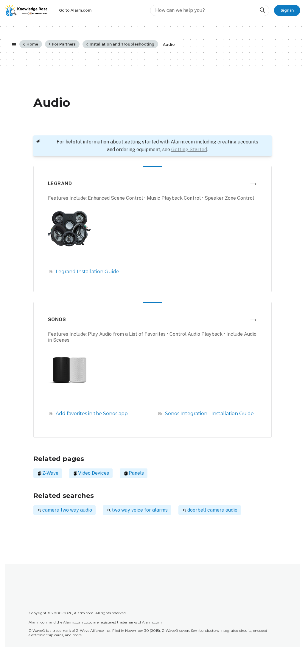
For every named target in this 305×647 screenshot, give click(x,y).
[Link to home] (26, 10)
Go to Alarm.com (75, 10)
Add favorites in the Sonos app (92, 413)
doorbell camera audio (212, 510)
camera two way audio (67, 510)
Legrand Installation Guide (87, 271)
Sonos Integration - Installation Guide (209, 413)
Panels (136, 473)
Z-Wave (50, 473)
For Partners (63, 44)
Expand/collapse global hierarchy (11, 45)
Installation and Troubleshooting (121, 44)
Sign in (287, 10)
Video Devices (93, 473)
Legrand (60, 183)
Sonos (57, 319)
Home (32, 44)
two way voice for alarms (140, 510)
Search (262, 10)
